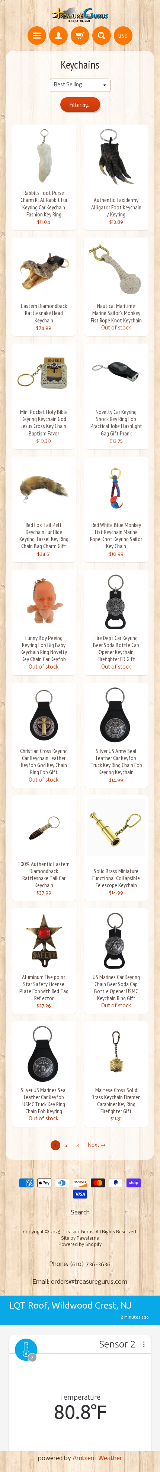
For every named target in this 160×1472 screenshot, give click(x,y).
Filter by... (80, 105)
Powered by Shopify (80, 1245)
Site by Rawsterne (80, 1238)
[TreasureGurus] (80, 14)
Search (80, 1212)
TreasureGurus (77, 1232)
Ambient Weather (97, 1458)
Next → (97, 1145)
